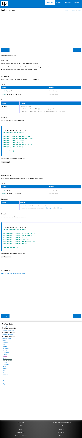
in (3, 372)
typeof (4, 383)
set (3, 379)
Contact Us (61, 429)
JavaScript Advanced (7, 334)
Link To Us (61, 432)
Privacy (61, 436)
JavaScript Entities (6, 338)
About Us (61, 426)
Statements (5, 342)
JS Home (66, 10)
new (4, 377)
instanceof (5, 374)
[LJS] (4, 3)
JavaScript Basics (6, 326)
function (5, 368)
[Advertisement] (41, 29)
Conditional (6, 364)
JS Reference (73, 10)
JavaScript (50, 2)
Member (79, 10)
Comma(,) (5, 362)
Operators (4, 344)
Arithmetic (5, 346)
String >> (76, 50)
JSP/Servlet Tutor (20, 432)
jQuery (58, 2)
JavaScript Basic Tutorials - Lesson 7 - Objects (13, 273)
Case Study (67, 2)
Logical (5, 354)
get (3, 370)
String (4, 358)
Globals (4, 340)
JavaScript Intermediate (8, 330)
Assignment (6, 348)
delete (4, 366)
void (4, 385)
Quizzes (76, 2)
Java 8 (20, 429)
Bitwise (5, 350)
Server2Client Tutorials (21, 436)
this (4, 381)
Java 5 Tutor (21, 426)
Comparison (6, 352)
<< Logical (5, 50)
